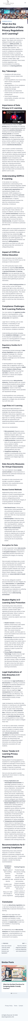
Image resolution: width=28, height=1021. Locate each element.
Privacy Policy (9, 1005)
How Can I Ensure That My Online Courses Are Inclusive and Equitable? (6, 948)
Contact (21, 1005)
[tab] (11, 993)
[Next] (24, 979)
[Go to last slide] (4, 979)
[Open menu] (25, 3)
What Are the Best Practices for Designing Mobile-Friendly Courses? (13, 986)
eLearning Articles (7, 21)
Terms (15, 1005)
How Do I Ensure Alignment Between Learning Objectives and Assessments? (20, 947)
